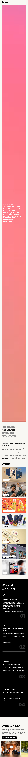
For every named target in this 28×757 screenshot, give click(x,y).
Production (14, 435)
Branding (14, 432)
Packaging (14, 426)
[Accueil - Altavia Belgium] (5, 2)
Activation (14, 429)
